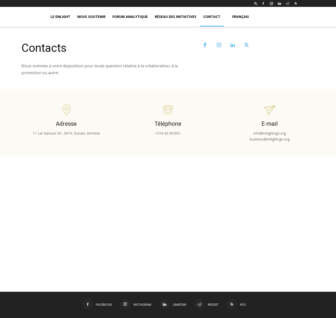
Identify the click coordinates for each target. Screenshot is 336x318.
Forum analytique (130, 16)
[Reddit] (287, 3)
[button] (256, 3)
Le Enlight (60, 16)
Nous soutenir (91, 16)
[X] (246, 45)
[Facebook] (263, 3)
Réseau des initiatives (175, 16)
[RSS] (295, 3)
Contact (211, 16)
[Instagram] (271, 3)
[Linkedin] (279, 3)
